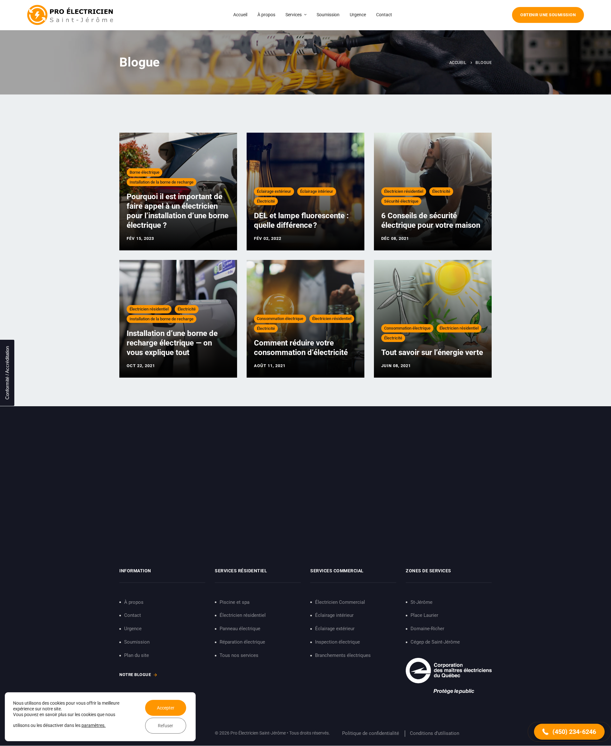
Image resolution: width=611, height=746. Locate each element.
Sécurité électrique (401, 201)
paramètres (92, 725)
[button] (569, 732)
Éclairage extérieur (274, 191)
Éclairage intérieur (316, 191)
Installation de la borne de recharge (161, 182)
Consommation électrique (280, 318)
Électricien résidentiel (403, 191)
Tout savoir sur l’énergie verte (432, 352)
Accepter (165, 707)
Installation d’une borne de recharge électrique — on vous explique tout (172, 343)
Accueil (458, 62)
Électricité (266, 201)
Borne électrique (144, 172)
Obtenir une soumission (548, 14)
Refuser (165, 725)
